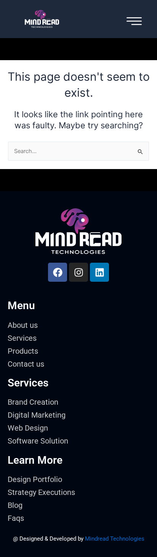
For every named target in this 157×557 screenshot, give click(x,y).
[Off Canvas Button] (134, 22)
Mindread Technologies (114, 538)
